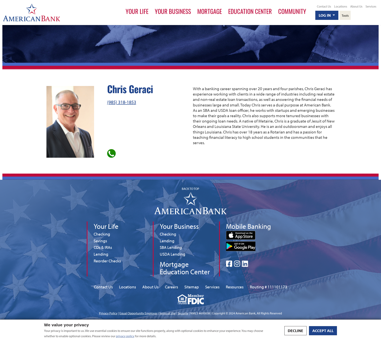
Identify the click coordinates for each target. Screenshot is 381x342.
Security (183, 313)
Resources (234, 286)
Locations (340, 6)
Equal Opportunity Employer (138, 313)
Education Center (250, 12)
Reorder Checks (107, 260)
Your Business (173, 12)
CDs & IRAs (103, 247)
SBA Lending (171, 247)
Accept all (323, 330)
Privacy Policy (108, 313)
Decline (295, 330)
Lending (101, 254)
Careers (171, 286)
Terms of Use (167, 313)
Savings (101, 240)
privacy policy (125, 336)
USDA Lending (172, 254)
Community (292, 12)
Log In (325, 15)
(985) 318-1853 (121, 102)
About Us (356, 6)
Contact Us (324, 6)
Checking (102, 234)
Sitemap (191, 286)
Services (371, 6)
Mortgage (209, 12)
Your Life (137, 12)
